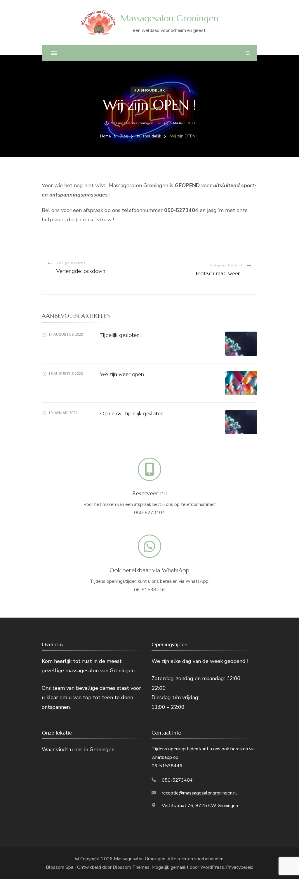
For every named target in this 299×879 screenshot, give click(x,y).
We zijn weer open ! (123, 374)
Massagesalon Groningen (169, 18)
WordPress (212, 867)
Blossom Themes (131, 867)
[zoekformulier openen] (247, 53)
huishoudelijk (149, 90)
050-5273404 (177, 780)
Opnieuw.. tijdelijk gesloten (132, 413)
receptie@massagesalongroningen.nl (199, 793)
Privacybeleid (239, 867)
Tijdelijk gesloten (120, 335)
